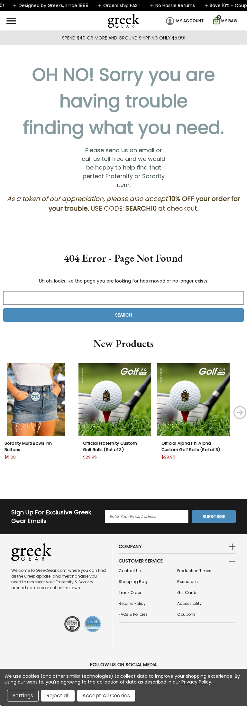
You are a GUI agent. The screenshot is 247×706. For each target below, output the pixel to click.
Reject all (57, 695)
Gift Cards (187, 592)
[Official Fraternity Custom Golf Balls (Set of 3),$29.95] (114, 399)
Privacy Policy (196, 682)
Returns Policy (132, 603)
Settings (23, 695)
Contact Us (130, 570)
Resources (187, 581)
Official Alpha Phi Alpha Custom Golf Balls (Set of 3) (190, 446)
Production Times (194, 570)
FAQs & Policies (133, 614)
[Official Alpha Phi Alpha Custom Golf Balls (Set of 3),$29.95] (193, 399)
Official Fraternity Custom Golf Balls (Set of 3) (110, 446)
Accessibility (189, 603)
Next (239, 412)
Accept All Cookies (106, 695)
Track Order (130, 592)
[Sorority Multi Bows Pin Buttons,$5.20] (36, 399)
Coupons (186, 614)
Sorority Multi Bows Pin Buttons (28, 446)
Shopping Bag (133, 581)
